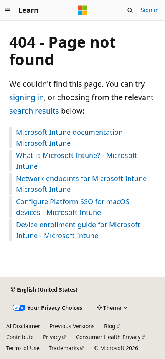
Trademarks (64, 348)
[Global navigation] (7, 10)
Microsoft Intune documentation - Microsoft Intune (71, 137)
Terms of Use (23, 348)
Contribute (20, 337)
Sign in (150, 9)
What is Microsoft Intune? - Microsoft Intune (76, 161)
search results (34, 111)
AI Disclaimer (23, 326)
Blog (110, 326)
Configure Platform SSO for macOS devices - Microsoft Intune (72, 207)
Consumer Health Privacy (108, 337)
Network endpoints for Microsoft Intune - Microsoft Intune (83, 184)
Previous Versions (72, 326)
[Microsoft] (82, 10)
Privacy (52, 337)
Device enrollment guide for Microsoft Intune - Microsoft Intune (78, 230)
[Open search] (130, 10)
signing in (26, 97)
